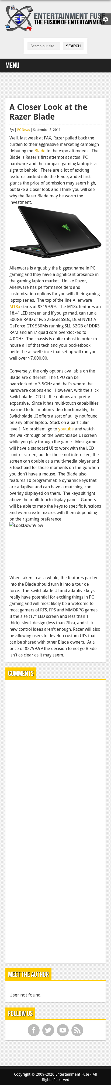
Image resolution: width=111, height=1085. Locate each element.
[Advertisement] (55, 84)
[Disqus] (55, 751)
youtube (66, 429)
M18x (14, 306)
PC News (23, 129)
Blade (40, 151)
